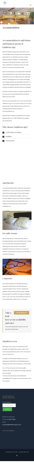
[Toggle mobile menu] (31, 5)
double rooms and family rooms (17, 241)
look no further (16, 286)
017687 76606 (11, 419)
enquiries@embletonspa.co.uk (11, 424)
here (23, 201)
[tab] (17, 132)
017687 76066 (6, 198)
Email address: (6, 402)
